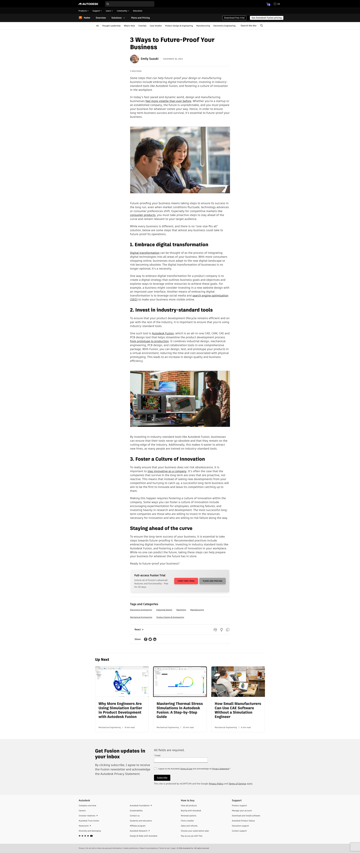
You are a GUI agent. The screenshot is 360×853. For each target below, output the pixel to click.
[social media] (86, 836)
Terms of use (164, 848)
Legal (173, 848)
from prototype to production (149, 341)
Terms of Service (237, 783)
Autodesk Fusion (163, 333)
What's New (129, 25)
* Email (157, 755)
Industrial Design (164, 609)
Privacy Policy (216, 783)
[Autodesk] (88, 4)
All (97, 25)
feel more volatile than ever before (168, 101)
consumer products (143, 215)
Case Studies (156, 25)
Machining (181, 609)
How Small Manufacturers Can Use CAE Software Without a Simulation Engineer (238, 710)
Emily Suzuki (149, 59)
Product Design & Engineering (179, 25)
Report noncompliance (149, 848)
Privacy (82, 848)
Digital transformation (145, 253)
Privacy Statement (220, 768)
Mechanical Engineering (141, 617)
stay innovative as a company (167, 471)
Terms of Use (186, 768)
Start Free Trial (186, 581)
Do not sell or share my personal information (104, 848)
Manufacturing (203, 25)
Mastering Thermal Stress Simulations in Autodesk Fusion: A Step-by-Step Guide (180, 710)
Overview (101, 17)
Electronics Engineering (224, 25)
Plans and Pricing (140, 17)
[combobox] (129, 4)
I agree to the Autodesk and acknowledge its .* (194, 770)
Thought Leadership (111, 25)
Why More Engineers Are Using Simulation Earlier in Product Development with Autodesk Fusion (120, 710)
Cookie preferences (130, 848)
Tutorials (142, 25)
